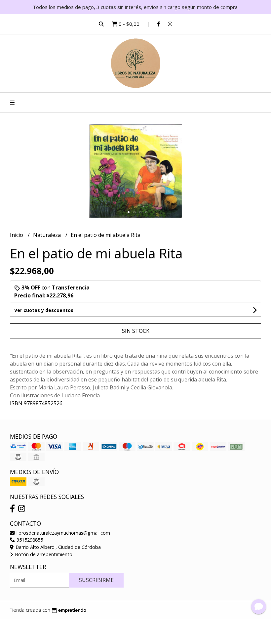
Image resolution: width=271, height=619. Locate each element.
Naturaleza (47, 235)
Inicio (17, 235)
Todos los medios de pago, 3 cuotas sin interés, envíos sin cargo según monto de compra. (136, 7)
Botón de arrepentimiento (43, 554)
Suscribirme (96, 580)
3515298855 (29, 540)
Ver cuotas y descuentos (43, 310)
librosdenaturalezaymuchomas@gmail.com (62, 533)
